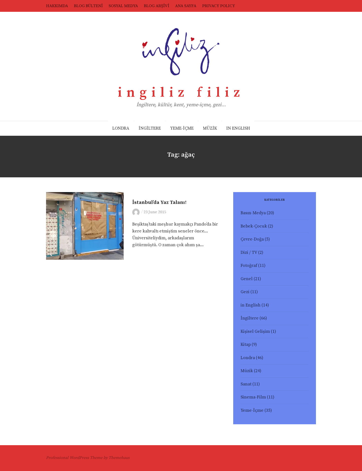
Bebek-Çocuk (254, 226)
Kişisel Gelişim (255, 331)
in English (251, 305)
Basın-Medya (253, 213)
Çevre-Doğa (252, 239)
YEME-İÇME (182, 128)
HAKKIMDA (57, 6)
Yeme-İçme (252, 410)
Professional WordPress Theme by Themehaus (88, 457)
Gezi (245, 292)
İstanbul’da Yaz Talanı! (159, 202)
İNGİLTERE (150, 128)
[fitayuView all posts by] (136, 212)
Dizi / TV (249, 252)
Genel (137, 195)
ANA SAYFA (185, 6)
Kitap (246, 344)
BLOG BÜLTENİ (88, 6)
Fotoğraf (249, 265)
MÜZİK (210, 128)
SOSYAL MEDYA (123, 6)
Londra (248, 358)
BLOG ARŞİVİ (156, 6)
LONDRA (120, 128)
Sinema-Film (253, 397)
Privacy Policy (218, 6)
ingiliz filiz (181, 92)
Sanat (246, 384)
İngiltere (250, 318)
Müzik (247, 371)
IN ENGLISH (238, 128)
